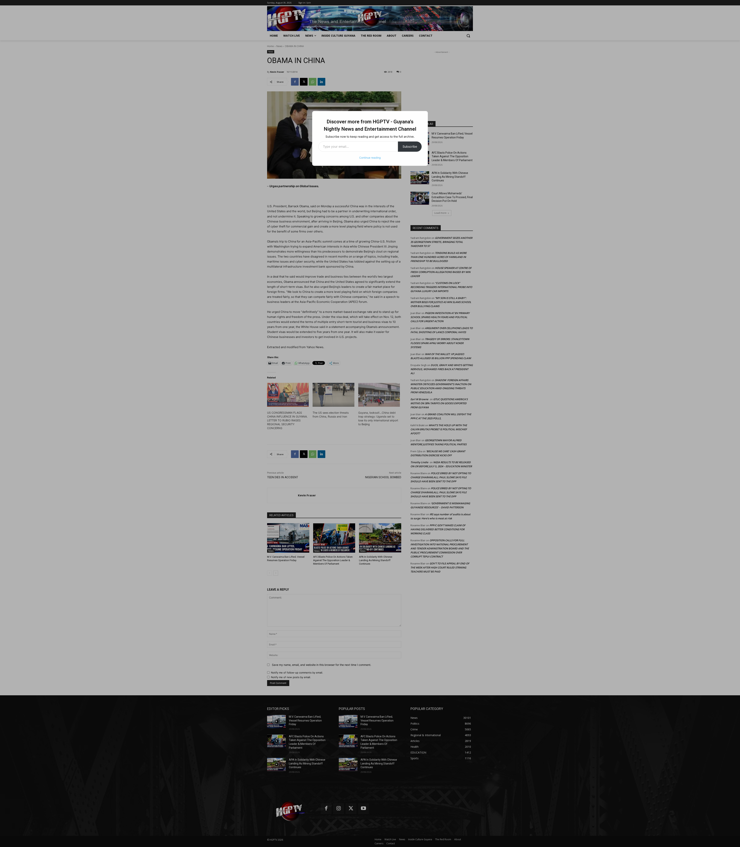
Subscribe (410, 146)
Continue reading (370, 157)
